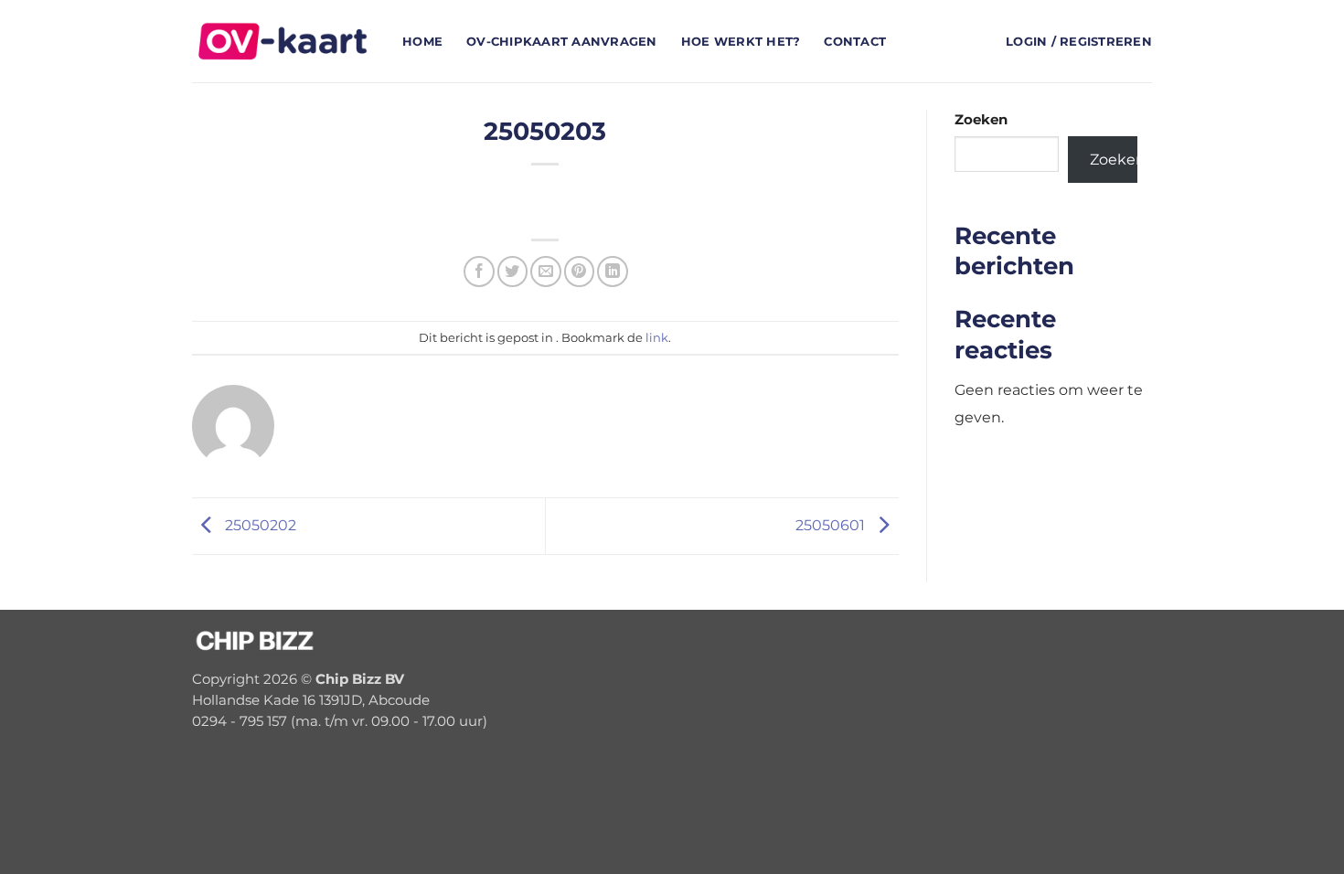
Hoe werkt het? (741, 41)
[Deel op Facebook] (479, 271)
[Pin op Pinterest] (579, 271)
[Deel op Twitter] (512, 271)
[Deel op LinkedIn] (612, 271)
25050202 (258, 525)
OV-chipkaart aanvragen (561, 41)
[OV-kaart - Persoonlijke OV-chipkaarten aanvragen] (283, 41)
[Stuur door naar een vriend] (545, 271)
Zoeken (981, 120)
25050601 (832, 525)
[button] (1079, 41)
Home (422, 41)
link (656, 337)
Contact (855, 41)
